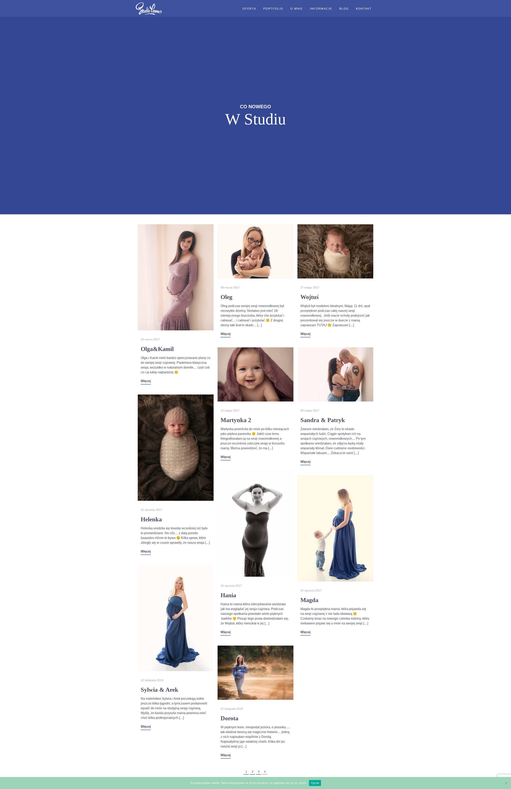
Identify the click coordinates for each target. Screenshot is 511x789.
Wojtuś (309, 297)
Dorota (229, 718)
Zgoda (315, 782)
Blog (344, 8)
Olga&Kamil (157, 349)
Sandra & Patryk (322, 420)
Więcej (146, 381)
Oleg (226, 297)
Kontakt (364, 8)
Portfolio (273, 8)
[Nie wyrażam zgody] (506, 783)
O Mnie (296, 8)
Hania (228, 595)
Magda (309, 600)
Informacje (321, 8)
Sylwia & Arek (159, 689)
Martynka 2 (236, 420)
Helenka (151, 519)
